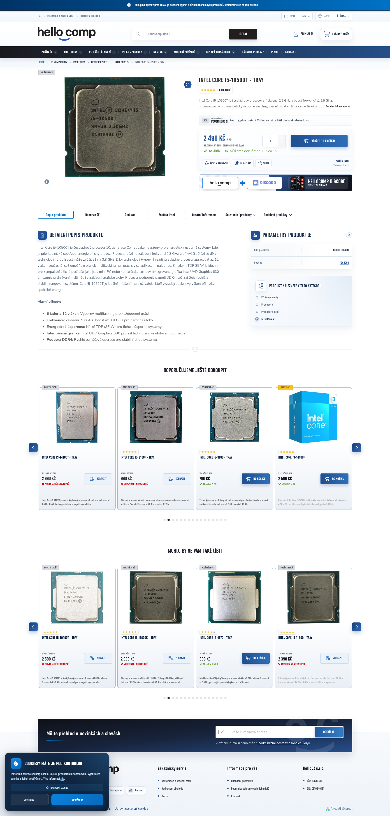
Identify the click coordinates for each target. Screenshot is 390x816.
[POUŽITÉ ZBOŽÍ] (77, 417)
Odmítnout (29, 799)
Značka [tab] (167, 215)
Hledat (243, 34)
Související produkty (238, 215)
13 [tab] (213, 520)
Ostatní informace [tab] (204, 215)
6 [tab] (185, 520)
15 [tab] (221, 520)
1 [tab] (164, 520)
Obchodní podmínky (242, 781)
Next (356, 447)
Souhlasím (77, 799)
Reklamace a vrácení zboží (60, 16)
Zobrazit (102, 478)
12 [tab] (209, 520)
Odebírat (328, 732)
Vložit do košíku (323, 141)
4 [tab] (177, 520)
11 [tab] (205, 520)
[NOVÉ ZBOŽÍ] (313, 417)
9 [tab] (197, 520)
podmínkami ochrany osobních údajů (284, 743)
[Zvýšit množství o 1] (282, 138)
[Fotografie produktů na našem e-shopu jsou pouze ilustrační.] (46, 181)
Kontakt (235, 796)
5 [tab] (181, 520)
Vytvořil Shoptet (341, 809)
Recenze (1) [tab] (92, 215)
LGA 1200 (344, 262)
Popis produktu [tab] (56, 215)
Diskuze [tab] (130, 215)
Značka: (342, 161)
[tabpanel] (77, 447)
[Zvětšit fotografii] (188, 84)
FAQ (39, 16)
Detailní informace (336, 106)
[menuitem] (49, 52)
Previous (33, 447)
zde (62, 778)
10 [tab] (201, 520)
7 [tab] (189, 520)
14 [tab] (217, 520)
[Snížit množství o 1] (282, 144)
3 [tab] (173, 520)
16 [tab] (225, 520)
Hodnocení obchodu (90, 16)
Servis (165, 796)
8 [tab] (193, 520)
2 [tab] (168, 520)
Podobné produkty (275, 215)
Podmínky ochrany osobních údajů (250, 788)
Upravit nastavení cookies (131, 809)
